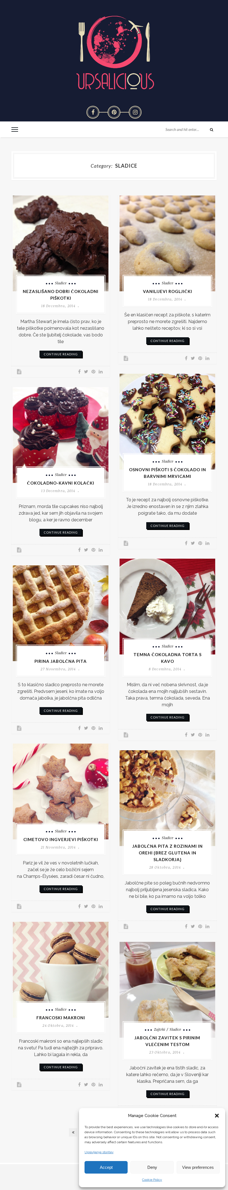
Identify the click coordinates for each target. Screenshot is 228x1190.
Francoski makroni (60, 1017)
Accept (106, 1167)
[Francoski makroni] (60, 970)
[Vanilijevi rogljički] (167, 243)
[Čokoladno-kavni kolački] (60, 435)
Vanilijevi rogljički (167, 291)
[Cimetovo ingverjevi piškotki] (60, 791)
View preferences (198, 1167)
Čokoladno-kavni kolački (60, 482)
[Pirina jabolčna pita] (60, 613)
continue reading (61, 354)
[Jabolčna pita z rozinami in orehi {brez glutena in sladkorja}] (167, 798)
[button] (217, 1115)
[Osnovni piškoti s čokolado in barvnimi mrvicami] (167, 422)
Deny (152, 1167)
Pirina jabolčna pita (60, 661)
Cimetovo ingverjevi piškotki (60, 839)
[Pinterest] (114, 112)
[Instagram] (135, 112)
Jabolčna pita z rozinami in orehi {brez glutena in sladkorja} (167, 853)
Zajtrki (159, 1029)
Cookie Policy (152, 1180)
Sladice (60, 282)
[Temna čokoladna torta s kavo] (167, 606)
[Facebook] (92, 112)
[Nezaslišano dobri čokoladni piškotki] (60, 243)
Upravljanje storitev (99, 1152)
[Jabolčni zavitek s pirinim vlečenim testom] (167, 990)
